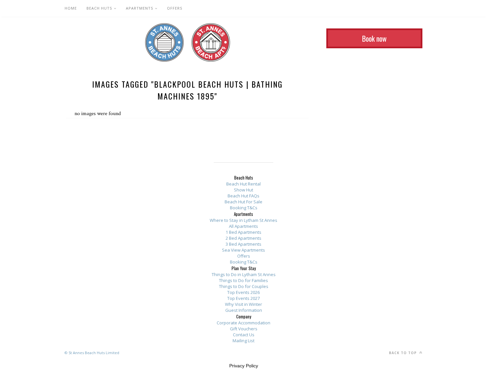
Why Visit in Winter (243, 304)
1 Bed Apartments (243, 232)
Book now (374, 38)
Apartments (139, 8)
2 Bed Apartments (243, 238)
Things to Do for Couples (243, 286)
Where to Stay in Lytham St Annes (243, 220)
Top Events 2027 (243, 298)
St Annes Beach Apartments (210, 42)
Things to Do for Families (243, 280)
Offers (174, 8)
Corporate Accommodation (243, 323)
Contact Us (243, 335)
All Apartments (243, 226)
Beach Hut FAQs (243, 196)
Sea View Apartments (243, 250)
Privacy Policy (243, 365)
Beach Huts (99, 8)
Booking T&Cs (243, 208)
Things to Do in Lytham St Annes (244, 274)
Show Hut (243, 190)
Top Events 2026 (243, 292)
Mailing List (243, 341)
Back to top (403, 352)
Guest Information (243, 310)
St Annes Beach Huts (164, 42)
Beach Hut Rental (243, 184)
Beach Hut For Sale (243, 202)
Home (71, 8)
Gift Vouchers (243, 329)
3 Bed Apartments (243, 244)
